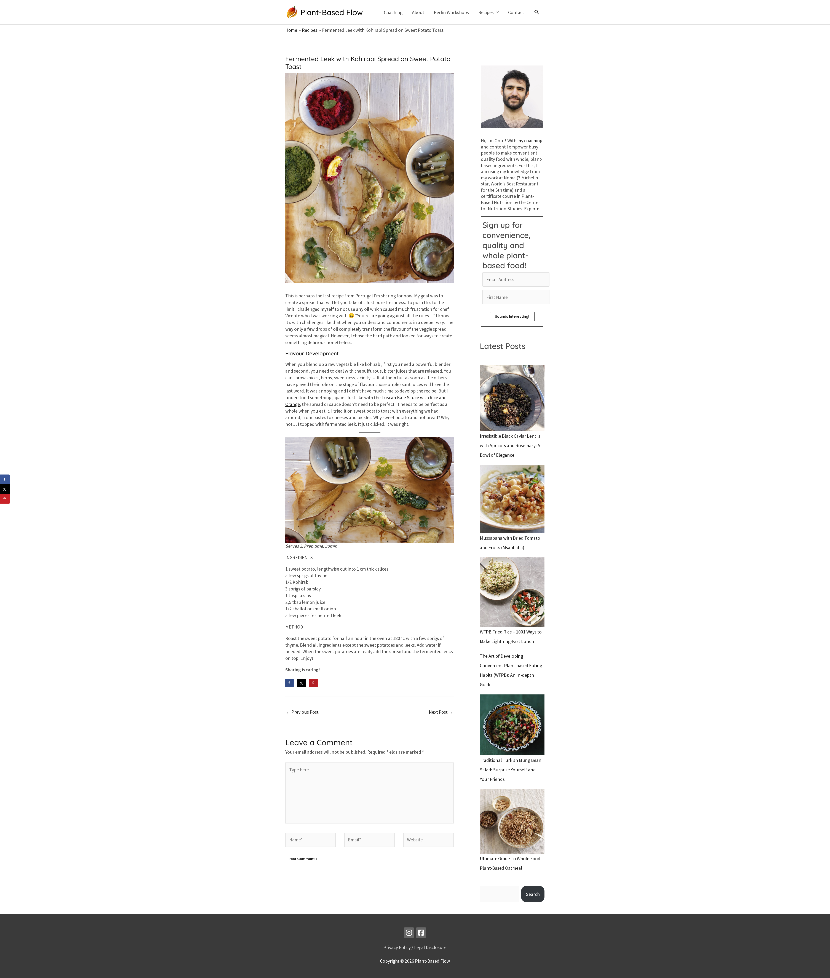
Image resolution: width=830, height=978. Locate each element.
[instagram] (409, 932)
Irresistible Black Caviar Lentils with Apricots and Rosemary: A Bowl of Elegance (510, 445)
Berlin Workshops (451, 12)
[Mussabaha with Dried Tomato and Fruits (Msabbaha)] (512, 499)
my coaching (529, 140)
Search (533, 894)
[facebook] (421, 932)
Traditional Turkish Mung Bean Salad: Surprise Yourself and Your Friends (510, 769)
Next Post (441, 712)
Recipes (486, 12)
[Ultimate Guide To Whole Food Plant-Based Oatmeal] (512, 821)
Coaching (393, 12)
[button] (537, 12)
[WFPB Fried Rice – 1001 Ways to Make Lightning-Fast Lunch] (512, 592)
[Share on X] (301, 683)
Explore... (533, 209)
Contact (516, 12)
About (418, 12)
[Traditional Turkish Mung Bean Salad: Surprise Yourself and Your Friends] (512, 724)
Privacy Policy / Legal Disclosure (415, 947)
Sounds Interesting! (512, 316)
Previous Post (302, 712)
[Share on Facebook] (289, 683)
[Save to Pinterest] (313, 683)
